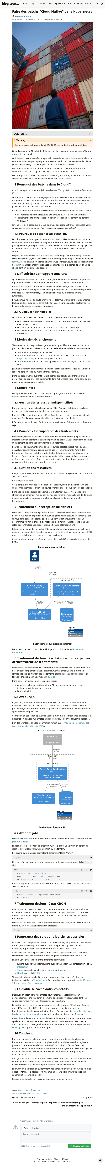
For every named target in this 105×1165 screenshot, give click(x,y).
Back (83, 1097)
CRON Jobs (51, 676)
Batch (34, 1097)
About (88, 3)
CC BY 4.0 (67, 1161)
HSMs (71, 330)
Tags (32, 3)
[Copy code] (91, 870)
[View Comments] (100, 1160)
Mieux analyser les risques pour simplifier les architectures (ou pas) (49, 1102)
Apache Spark (40, 980)
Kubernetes (26, 1097)
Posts (25, 3)
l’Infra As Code (19, 261)
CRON (45, 361)
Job (26, 925)
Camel (20, 970)
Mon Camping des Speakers (76, 1105)
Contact (42, 3)
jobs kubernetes (20, 841)
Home (90, 1097)
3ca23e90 (36, 1090)
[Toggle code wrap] (86, 870)
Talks (50, 3)
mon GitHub (65, 178)
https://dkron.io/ (25, 358)
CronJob (68, 922)
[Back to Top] (100, 1154)
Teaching (78, 3)
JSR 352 (36, 973)
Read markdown (18, 1093)
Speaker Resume (63, 3)
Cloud (17, 1097)
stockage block (19, 1027)
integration (22, 966)
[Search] (97, 3)
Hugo (50, 1159)
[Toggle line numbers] (82, 870)
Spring (51, 970)
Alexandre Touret (23, 16)
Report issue (42, 1093)
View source (30, 1093)
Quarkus (62, 970)
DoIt (66, 1159)
